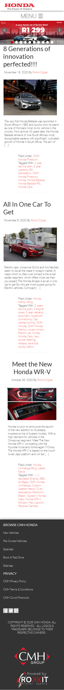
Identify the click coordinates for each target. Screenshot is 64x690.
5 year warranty (34, 312)
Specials (8, 549)
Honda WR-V (33, 499)
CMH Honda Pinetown (28, 157)
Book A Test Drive (13, 557)
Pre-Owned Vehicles (15, 541)
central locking (26, 322)
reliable (22, 343)
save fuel (33, 343)
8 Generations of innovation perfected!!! (26, 56)
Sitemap (8, 565)
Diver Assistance (30, 490)
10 (52, 42)
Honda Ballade (36, 180)
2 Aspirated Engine (28, 476)
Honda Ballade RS (29, 183)
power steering (27, 339)
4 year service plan (30, 164)
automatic (24, 315)
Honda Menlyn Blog (29, 300)
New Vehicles (11, 532)
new (36, 336)
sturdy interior (26, 346)
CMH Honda (32, 5)
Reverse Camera (28, 506)
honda (22, 180)
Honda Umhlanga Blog (29, 466)
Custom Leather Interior (29, 487)
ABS (42, 478)
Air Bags (23, 482)
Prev (4, 30)
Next (59, 30)
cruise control (36, 329)
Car (35, 319)
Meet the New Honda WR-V (32, 368)
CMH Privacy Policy (14, 581)
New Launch (36, 502)
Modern (22, 502)
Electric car (24, 333)
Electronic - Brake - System (32, 494)
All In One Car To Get (27, 208)
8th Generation (25, 171)
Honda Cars (25, 187)
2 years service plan (30, 307)
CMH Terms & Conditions (18, 589)
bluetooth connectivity (30, 317)
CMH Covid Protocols (16, 597)
